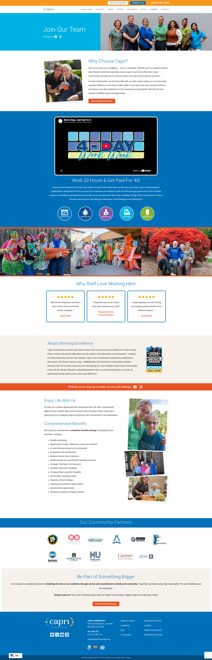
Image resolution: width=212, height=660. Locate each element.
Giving (143, 9)
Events (120, 9)
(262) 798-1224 (160, 2)
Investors (147, 625)
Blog (122, 630)
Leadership (125, 625)
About (110, 9)
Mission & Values (127, 621)
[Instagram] (57, 635)
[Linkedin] (67, 635)
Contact (165, 9)
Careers (154, 9)
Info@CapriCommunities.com (98, 639)
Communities (126, 635)
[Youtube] (62, 635)
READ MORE (65, 316)
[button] (2, 251)
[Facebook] (52, 635)
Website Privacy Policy (153, 630)
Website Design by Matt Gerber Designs (118, 657)
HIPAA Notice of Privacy (153, 635)
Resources (132, 9)
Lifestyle (100, 9)
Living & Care (86, 9)
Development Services (152, 621)
